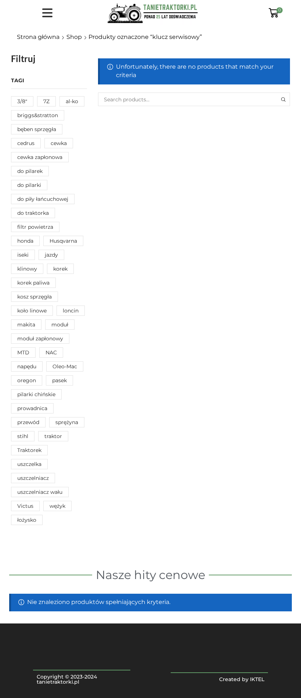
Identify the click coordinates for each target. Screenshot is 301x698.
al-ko (72, 101)
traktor (53, 436)
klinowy (27, 268)
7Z (46, 101)
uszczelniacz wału (39, 492)
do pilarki (29, 185)
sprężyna (66, 422)
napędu (26, 366)
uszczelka (29, 464)
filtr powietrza (35, 227)
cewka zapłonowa (39, 157)
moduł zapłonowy (40, 338)
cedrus (26, 143)
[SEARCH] (283, 99)
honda (25, 241)
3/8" (22, 101)
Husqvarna (63, 241)
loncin (71, 310)
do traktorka (33, 213)
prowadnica (32, 408)
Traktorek (29, 450)
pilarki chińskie (36, 394)
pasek (59, 380)
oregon (26, 380)
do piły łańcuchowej (42, 199)
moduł (59, 324)
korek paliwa (33, 282)
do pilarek (30, 171)
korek (60, 268)
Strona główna (38, 36)
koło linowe (32, 310)
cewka (59, 143)
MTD (23, 352)
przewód (28, 422)
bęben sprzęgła (36, 129)
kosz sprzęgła (34, 296)
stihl (22, 436)
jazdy (51, 255)
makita (26, 324)
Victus (25, 506)
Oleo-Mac (64, 366)
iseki (23, 255)
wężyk (57, 506)
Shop (74, 36)
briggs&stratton (37, 115)
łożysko (26, 520)
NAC (51, 352)
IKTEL (257, 679)
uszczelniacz (33, 478)
